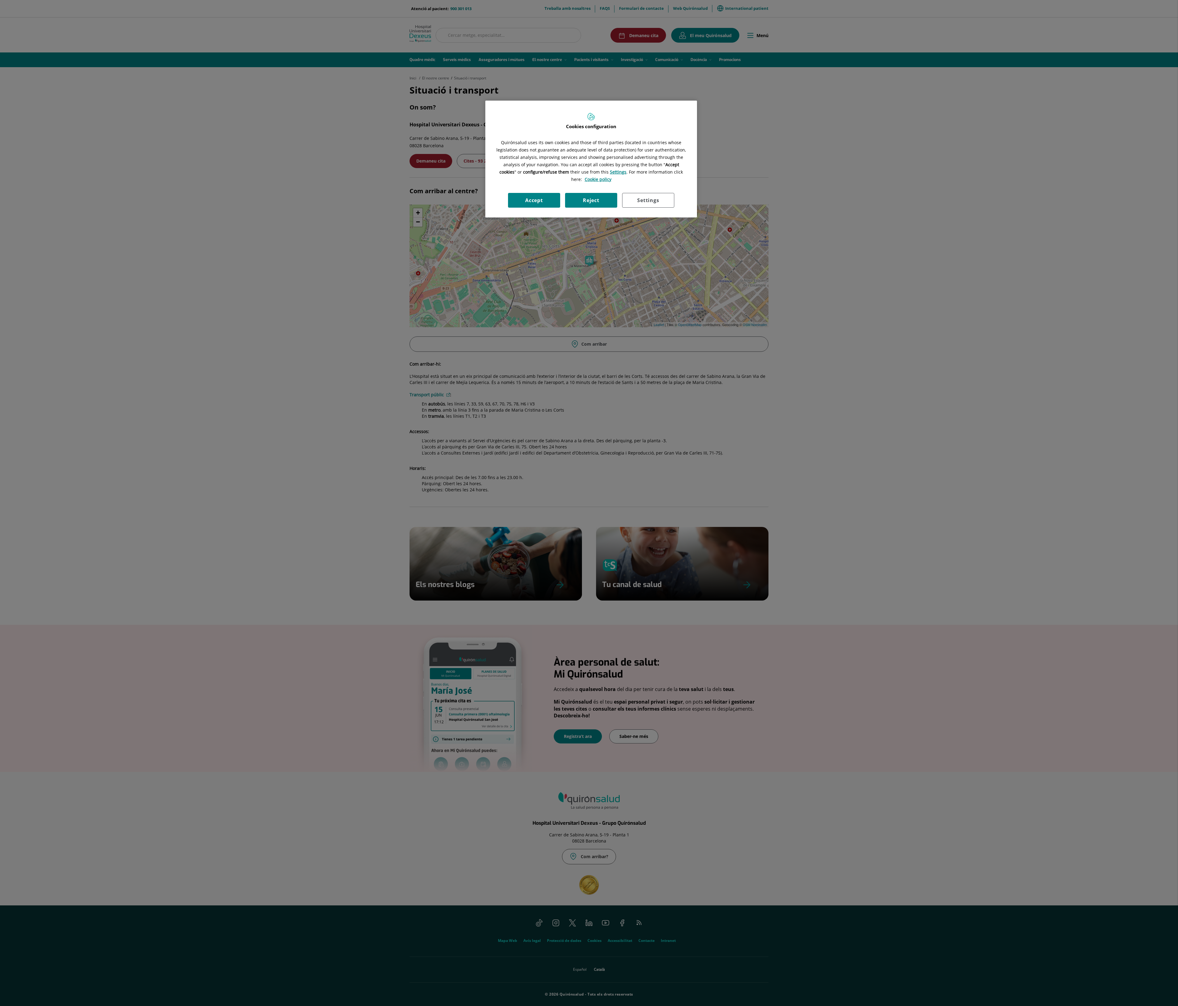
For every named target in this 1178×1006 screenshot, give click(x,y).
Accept (534, 200)
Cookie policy (598, 179)
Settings (648, 200)
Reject (591, 200)
